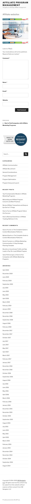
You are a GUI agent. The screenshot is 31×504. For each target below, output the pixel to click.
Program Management (9, 176)
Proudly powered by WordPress (11, 500)
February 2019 (7, 305)
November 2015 (7, 412)
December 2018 (7, 312)
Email (5, 91)
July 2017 (5, 341)
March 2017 (6, 355)
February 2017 (7, 359)
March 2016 (6, 398)
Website (5, 100)
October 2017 (7, 337)
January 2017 (7, 362)
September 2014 (8, 462)
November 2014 (7, 455)
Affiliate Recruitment (9, 169)
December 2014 (7, 451)
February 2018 (7, 327)
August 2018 (6, 323)
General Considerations (10, 172)
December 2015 (7, 409)
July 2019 (5, 288)
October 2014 (7, 458)
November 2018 (7, 316)
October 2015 (7, 416)
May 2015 (6, 434)
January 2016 (7, 405)
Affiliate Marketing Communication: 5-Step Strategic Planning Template (14, 243)
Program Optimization (9, 179)
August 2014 (6, 466)
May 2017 (5, 348)
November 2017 (7, 334)
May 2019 (6, 295)
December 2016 (7, 366)
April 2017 (6, 352)
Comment (6, 58)
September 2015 (8, 419)
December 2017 (7, 330)
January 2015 (7, 448)
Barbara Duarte (7, 235)
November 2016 (7, 369)
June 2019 (6, 291)
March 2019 (6, 302)
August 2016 (6, 380)
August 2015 (6, 423)
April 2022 (6, 270)
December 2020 (8, 273)
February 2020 (7, 280)
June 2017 (6, 344)
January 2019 (7, 309)
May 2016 (6, 391)
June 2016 (6, 387)
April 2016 (6, 394)
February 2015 (7, 444)
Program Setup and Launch (11, 183)
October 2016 (7, 373)
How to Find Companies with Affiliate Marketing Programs (13, 257)
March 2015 (6, 441)
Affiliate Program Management (15, 3)
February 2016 (7, 402)
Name (5, 82)
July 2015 (5, 426)
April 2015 (6, 437)
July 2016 (5, 384)
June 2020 (6, 277)
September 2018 (8, 320)
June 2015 (6, 430)
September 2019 (8, 284)
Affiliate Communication (10, 165)
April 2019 (6, 298)
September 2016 (8, 377)
